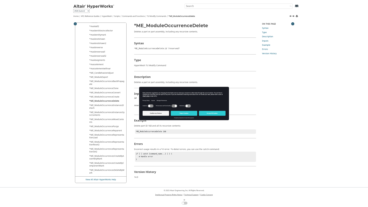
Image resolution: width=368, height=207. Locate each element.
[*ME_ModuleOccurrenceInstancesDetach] (294, 16)
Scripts (117, 16)
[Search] (290, 6)
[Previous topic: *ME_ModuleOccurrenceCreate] (291, 16)
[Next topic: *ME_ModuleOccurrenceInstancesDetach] (294, 16)
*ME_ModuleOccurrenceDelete (181, 16)
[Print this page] (297, 16)
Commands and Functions (133, 16)
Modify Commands (156, 16)
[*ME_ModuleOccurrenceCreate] (291, 16)
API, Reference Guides (90, 16)
